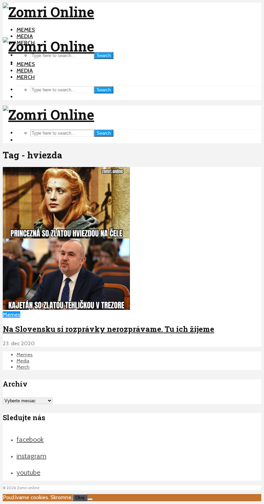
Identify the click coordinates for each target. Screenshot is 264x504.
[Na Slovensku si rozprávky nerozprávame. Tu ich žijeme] (66, 308)
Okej (80, 497)
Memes (25, 29)
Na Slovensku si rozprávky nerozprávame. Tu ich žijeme (108, 329)
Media (24, 36)
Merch (25, 77)
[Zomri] (90, 499)
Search (104, 55)
